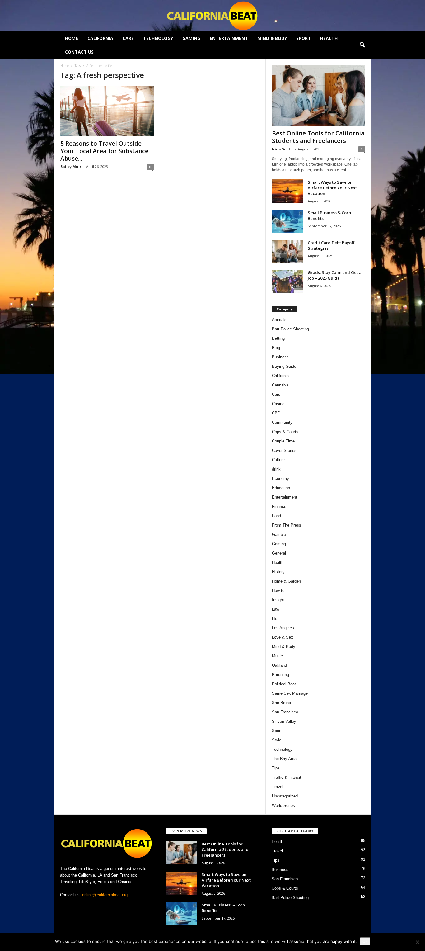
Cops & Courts (285, 431)
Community (282, 422)
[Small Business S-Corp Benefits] (287, 221)
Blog (276, 347)
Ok (365, 941)
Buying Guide (284, 366)
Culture (278, 459)
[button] (362, 45)
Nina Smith (282, 149)
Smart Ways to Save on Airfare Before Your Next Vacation (332, 187)
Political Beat (284, 684)
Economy (280, 478)
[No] (417, 942)
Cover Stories (284, 450)
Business (280, 357)
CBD (276, 413)
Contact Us (79, 52)
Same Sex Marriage (290, 693)
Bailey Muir (70, 166)
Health (329, 38)
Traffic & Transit (286, 777)
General (279, 553)
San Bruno (281, 702)
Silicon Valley (284, 721)
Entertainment (229, 38)
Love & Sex (282, 637)
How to (278, 590)
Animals (279, 319)
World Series (283, 805)
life (274, 618)
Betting (278, 338)
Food (276, 515)
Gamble (279, 534)
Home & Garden (286, 581)
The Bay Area (284, 758)
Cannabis (280, 385)
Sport (303, 38)
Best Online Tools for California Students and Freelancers (318, 137)
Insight (278, 600)
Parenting (280, 674)
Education (281, 487)
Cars (128, 38)
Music (277, 656)
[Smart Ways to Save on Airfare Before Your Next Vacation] (287, 191)
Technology (158, 38)
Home (71, 38)
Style (276, 740)
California (100, 38)
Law (275, 609)
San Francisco (285, 712)
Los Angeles (283, 628)
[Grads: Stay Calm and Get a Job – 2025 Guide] (287, 281)
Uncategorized (285, 796)
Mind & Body (272, 38)
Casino (278, 403)
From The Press (286, 525)
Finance (279, 506)
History (278, 572)
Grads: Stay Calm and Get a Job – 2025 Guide (335, 275)
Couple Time (283, 441)
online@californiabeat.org (105, 894)
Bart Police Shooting (290, 329)
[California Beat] (212, 15)
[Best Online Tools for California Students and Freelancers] (318, 95)
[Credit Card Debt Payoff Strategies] (287, 251)
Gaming (191, 38)
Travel (277, 786)
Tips (276, 768)
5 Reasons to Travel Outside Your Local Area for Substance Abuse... (104, 151)
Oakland (279, 665)
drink (276, 469)
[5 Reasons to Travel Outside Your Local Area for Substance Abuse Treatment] (107, 111)
